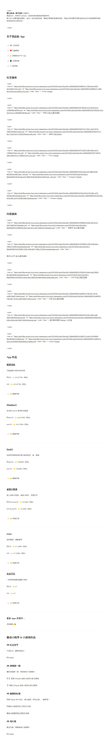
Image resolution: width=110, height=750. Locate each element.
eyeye (9, 534)
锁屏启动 (11, 364)
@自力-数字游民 (53, 113)
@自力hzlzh (57, 134)
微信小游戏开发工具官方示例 (18, 713)
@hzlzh (49, 91)
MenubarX (12, 405)
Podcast (63, 320)
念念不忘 (11, 574)
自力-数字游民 (79, 228)
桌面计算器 (12, 489)
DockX (10, 449)
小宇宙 (69, 320)
